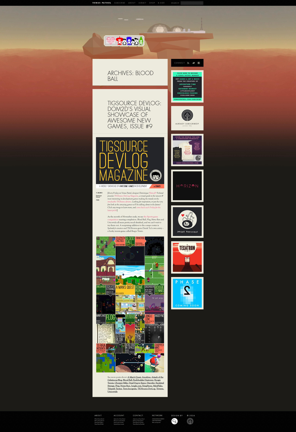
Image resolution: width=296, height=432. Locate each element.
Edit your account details (119, 421)
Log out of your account (119, 424)
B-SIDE (161, 3)
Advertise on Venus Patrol (139, 419)
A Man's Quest (134, 377)
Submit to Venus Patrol (138, 421)
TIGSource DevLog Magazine (126, 196)
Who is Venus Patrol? (99, 421)
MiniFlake (157, 386)
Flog (117, 386)
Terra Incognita (130, 388)
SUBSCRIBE (119, 3)
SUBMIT (142, 3)
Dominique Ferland (99, 196)
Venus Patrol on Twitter (138, 422)
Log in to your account (118, 422)
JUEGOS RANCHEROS (158, 419)
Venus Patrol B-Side (99, 424)
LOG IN (187, 126)
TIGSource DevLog (146, 388)
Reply (97, 200)
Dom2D (152, 193)
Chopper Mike (121, 383)
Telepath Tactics (115, 388)
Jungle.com (136, 386)
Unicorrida (112, 391)
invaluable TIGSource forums (119, 201)
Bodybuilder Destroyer (143, 380)
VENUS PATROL (101, 3)
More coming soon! (156, 422)
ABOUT (132, 3)
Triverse (159, 388)
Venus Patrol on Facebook (138, 424)
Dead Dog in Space (137, 383)
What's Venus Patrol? (99, 419)
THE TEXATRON (156, 421)
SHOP (152, 3)
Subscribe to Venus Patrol (119, 419)
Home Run (125, 386)
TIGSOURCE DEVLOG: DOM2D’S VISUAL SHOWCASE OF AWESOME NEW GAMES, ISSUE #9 (134, 115)
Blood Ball (127, 380)
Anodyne (146, 377)
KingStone (147, 386)
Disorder (151, 383)
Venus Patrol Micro (99, 422)
